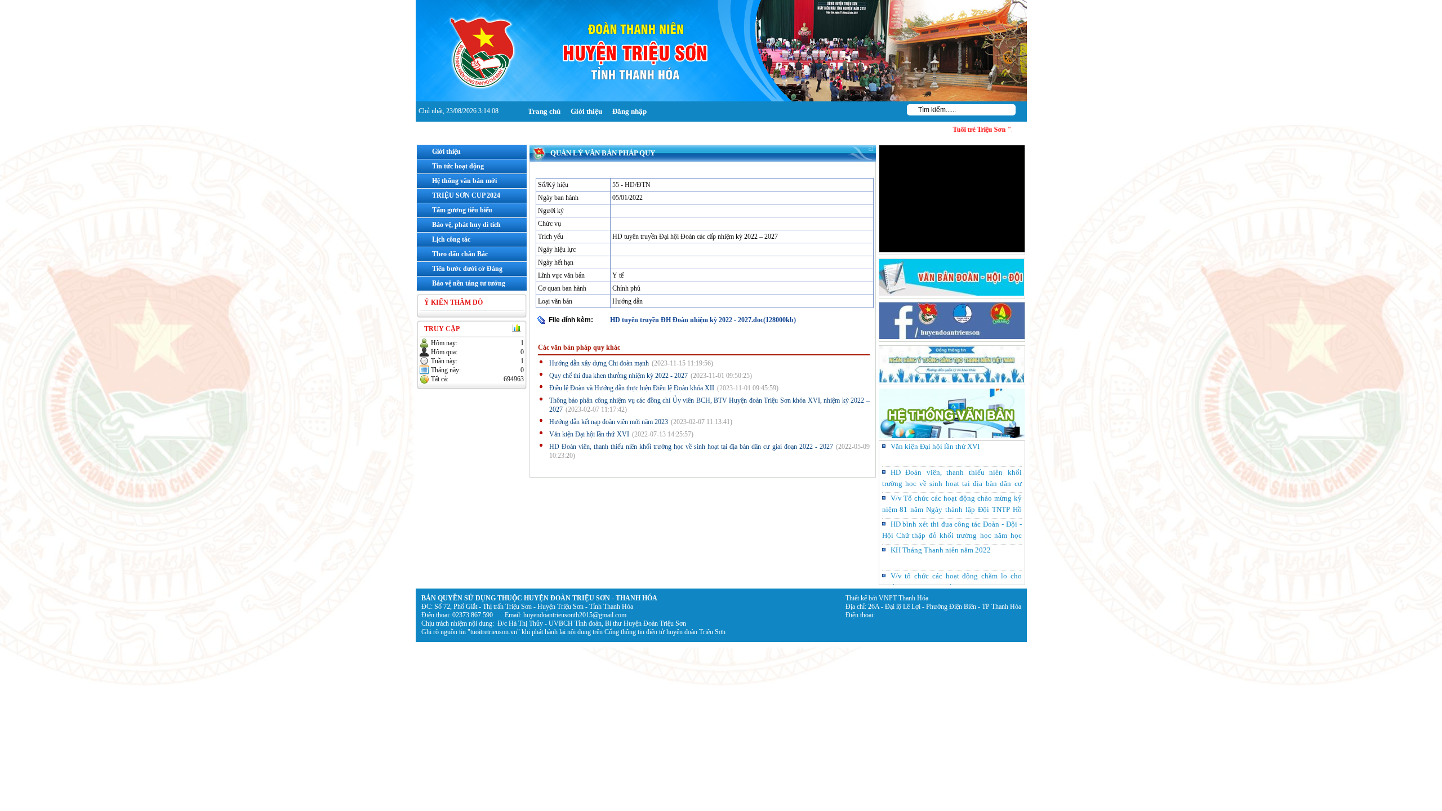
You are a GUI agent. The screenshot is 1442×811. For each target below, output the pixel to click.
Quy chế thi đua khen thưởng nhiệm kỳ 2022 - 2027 (618, 376)
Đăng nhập (629, 111)
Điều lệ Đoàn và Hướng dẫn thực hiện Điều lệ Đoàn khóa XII (631, 388)
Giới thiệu (586, 111)
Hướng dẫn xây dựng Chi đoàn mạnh (599, 363)
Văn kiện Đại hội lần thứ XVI (589, 434)
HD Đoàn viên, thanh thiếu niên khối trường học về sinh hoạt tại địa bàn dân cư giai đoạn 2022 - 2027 (691, 447)
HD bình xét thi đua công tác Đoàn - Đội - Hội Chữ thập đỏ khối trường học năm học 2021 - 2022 (952, 509)
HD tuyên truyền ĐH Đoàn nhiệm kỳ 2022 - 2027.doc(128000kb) (703, 320)
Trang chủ (544, 111)
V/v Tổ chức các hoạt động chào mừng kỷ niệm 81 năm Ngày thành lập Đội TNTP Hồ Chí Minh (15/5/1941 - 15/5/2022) (952, 483)
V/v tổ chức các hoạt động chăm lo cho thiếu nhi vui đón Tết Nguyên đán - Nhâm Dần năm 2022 (952, 561)
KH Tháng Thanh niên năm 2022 (941, 524)
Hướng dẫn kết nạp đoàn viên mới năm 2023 (608, 422)
